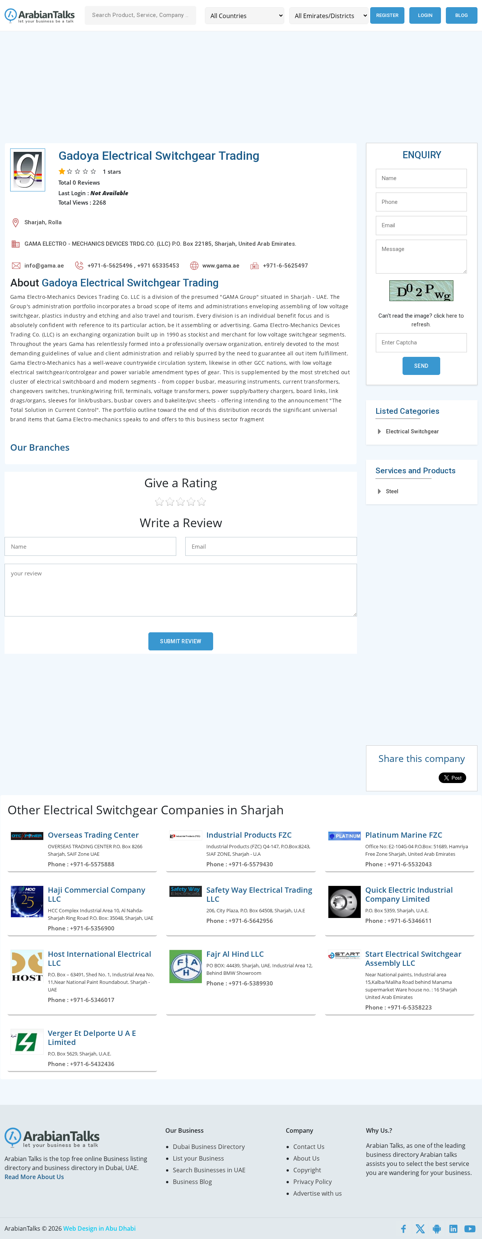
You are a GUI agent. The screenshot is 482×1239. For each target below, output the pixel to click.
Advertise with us (317, 1193)
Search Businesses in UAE (209, 1170)
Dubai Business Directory (209, 1147)
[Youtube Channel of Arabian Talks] (469, 1228)
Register (387, 15)
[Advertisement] (230, 90)
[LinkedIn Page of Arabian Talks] (453, 1228)
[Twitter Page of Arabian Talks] (420, 1228)
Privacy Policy (312, 1182)
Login (425, 15)
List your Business (198, 1158)
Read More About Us (34, 1177)
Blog (461, 15)
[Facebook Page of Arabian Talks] (403, 1228)
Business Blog (192, 1182)
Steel (392, 491)
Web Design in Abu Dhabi (99, 1228)
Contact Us (309, 1147)
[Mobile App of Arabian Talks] (436, 1228)
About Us (306, 1158)
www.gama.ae (221, 265)
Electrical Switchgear (412, 431)
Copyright (307, 1170)
